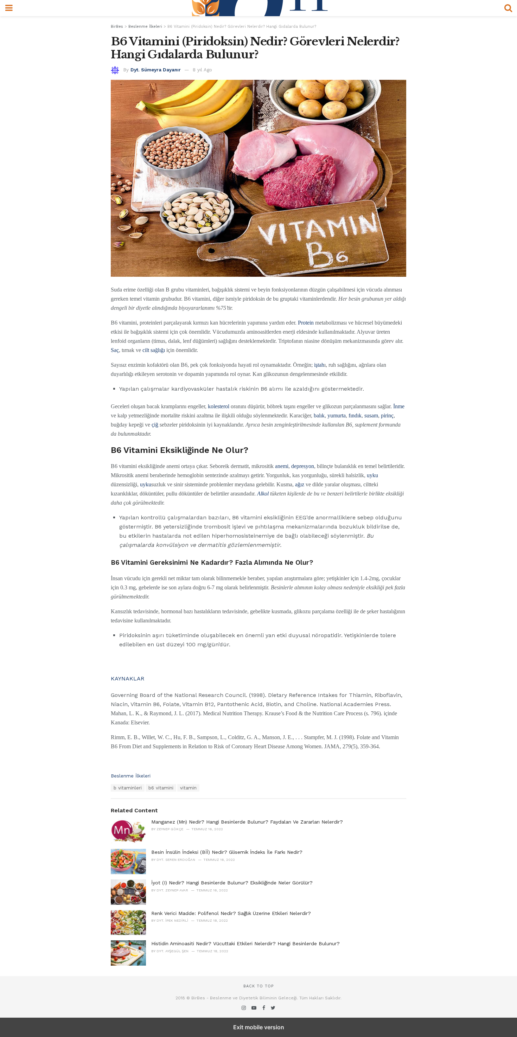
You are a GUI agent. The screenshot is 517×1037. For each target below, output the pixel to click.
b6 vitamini (160, 787)
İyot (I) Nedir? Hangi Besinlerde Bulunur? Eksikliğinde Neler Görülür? (232, 882)
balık (319, 415)
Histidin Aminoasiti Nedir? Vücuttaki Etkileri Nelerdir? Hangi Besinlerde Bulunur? (245, 943)
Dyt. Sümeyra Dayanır (155, 69)
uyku (372, 475)
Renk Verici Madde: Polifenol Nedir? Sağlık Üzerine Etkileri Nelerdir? (231, 913)
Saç (115, 350)
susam (371, 415)
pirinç (387, 415)
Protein (306, 323)
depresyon (302, 466)
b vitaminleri (128, 787)
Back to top (258, 986)
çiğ (155, 425)
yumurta (336, 415)
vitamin (188, 787)
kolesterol (218, 406)
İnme (398, 406)
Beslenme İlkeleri (131, 776)
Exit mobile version (258, 1027)
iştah (319, 365)
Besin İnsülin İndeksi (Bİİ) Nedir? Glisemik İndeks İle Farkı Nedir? (226, 852)
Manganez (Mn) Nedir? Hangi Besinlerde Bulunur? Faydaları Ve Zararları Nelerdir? (247, 822)
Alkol (263, 494)
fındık (355, 415)
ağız (299, 484)
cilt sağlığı (153, 350)
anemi (281, 466)
